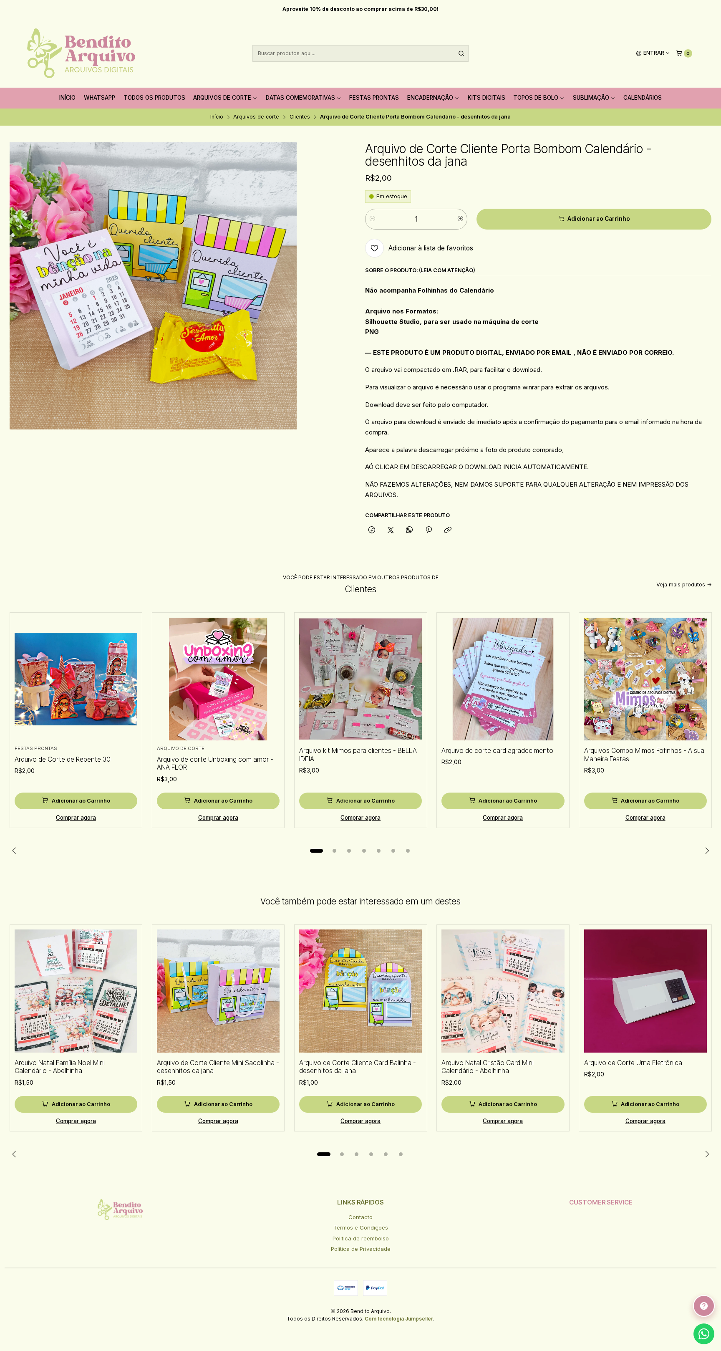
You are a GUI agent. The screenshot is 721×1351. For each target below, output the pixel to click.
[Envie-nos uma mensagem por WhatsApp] (703, 1333)
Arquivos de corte (222, 97)
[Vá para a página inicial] (81, 53)
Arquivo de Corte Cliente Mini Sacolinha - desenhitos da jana (218, 1067)
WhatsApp (99, 97)
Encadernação (430, 97)
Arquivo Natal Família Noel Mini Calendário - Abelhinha (60, 1067)
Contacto (360, 1217)
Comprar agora (76, 817)
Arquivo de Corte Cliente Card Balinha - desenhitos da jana (357, 1067)
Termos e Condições (360, 1227)
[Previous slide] (16, 851)
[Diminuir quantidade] (372, 219)
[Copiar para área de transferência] (447, 530)
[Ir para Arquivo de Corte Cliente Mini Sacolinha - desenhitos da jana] (218, 990)
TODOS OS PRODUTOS (154, 97)
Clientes (300, 117)
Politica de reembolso (361, 1238)
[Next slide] (705, 851)
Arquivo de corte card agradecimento (497, 751)
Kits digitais (486, 97)
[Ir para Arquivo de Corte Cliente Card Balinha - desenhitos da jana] (360, 990)
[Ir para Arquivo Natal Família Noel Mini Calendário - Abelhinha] (76, 990)
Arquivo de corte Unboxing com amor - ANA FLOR (215, 763)
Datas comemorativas (300, 97)
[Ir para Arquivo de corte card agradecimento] (502, 679)
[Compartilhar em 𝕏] (390, 530)
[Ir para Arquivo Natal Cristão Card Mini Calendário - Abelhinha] (502, 990)
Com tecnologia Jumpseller (399, 1319)
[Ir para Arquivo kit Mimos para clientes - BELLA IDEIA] (360, 679)
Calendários (642, 97)
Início (67, 97)
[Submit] (461, 53)
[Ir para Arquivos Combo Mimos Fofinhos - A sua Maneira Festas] (645, 679)
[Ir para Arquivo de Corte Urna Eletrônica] (645, 990)
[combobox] (360, 53)
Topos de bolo (535, 97)
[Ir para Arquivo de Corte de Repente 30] (76, 679)
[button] (316, 851)
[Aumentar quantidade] (460, 219)
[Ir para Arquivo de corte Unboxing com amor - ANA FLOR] (218, 679)
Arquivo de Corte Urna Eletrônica (633, 1063)
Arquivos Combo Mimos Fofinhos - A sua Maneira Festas (644, 755)
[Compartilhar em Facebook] (371, 530)
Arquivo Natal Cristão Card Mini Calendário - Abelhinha (487, 1067)
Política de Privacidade (361, 1248)
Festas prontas (374, 97)
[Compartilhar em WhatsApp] (409, 530)
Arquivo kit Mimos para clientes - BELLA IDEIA (358, 755)
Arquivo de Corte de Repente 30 (63, 759)
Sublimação (591, 97)
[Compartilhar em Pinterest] (428, 530)
